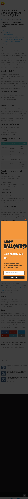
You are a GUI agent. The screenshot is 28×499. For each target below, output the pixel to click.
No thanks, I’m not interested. (14, 283)
